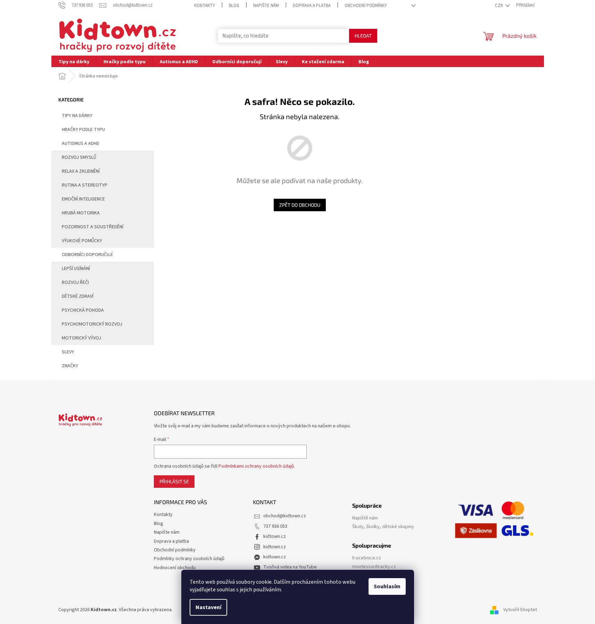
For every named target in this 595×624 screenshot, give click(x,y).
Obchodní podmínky (366, 5)
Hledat (363, 36)
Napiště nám (365, 518)
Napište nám (266, 5)
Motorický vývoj (81, 338)
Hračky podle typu (83, 129)
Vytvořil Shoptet (520, 609)
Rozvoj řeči (75, 282)
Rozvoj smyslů (79, 157)
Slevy (68, 351)
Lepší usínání (76, 268)
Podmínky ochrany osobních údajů (189, 558)
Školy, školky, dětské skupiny (383, 527)
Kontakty (204, 5)
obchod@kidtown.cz (284, 515)
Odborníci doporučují (87, 254)
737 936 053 (275, 526)
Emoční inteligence (83, 199)
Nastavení (208, 607)
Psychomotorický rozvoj (92, 324)
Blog (234, 5)
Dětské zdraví (77, 296)
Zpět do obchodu (299, 205)
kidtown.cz (274, 536)
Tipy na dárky (77, 115)
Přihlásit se (174, 481)
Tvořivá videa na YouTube (290, 567)
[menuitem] (73, 61)
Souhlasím (387, 586)
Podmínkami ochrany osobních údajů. (256, 466)
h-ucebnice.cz (366, 558)
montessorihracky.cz (374, 567)
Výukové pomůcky (82, 240)
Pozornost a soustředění (92, 226)
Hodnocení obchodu (175, 567)
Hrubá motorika (81, 213)
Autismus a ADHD (80, 143)
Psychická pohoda (83, 310)
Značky (70, 365)
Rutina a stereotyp (84, 185)
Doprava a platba (312, 5)
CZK (499, 5)
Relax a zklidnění (81, 171)
